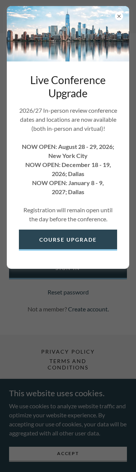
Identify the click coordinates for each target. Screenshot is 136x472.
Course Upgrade (68, 239)
